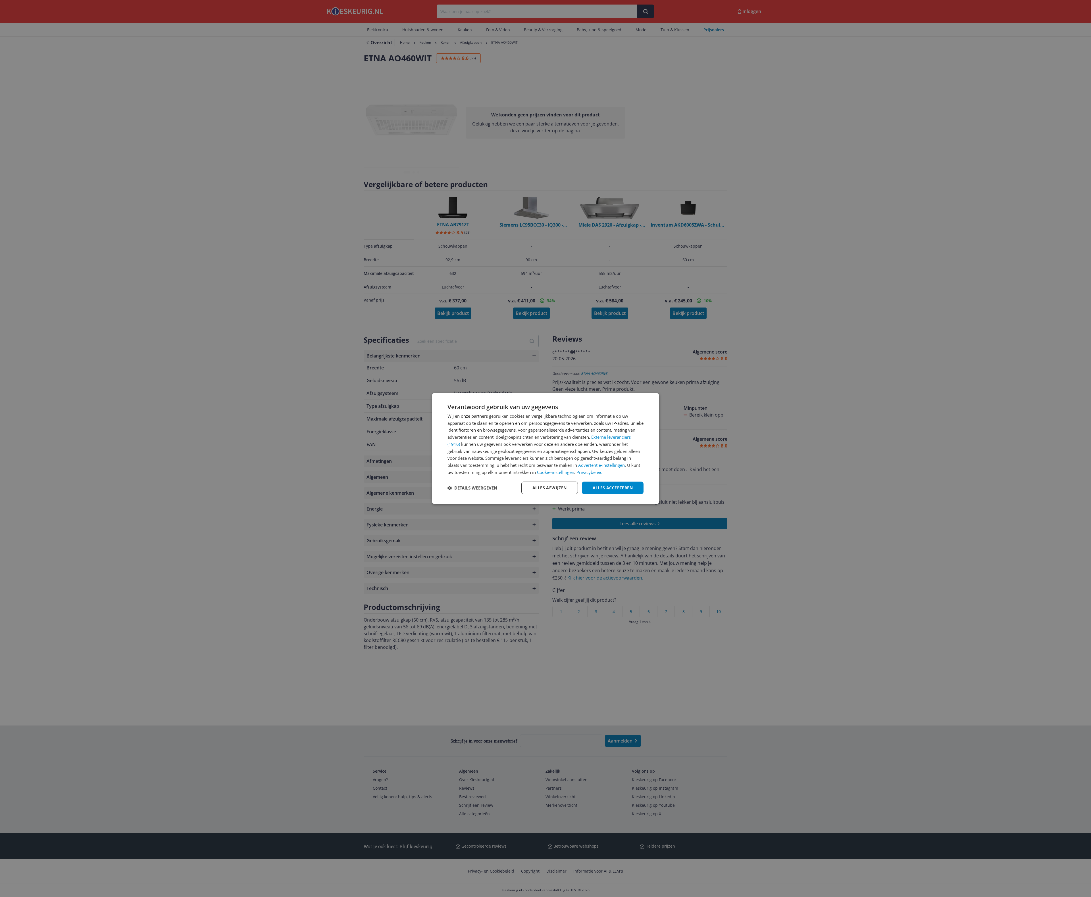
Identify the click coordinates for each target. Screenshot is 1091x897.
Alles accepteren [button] (613, 487)
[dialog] (545, 448)
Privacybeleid (589, 472)
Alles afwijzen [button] (549, 487)
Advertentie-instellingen (601, 465)
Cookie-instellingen (555, 472)
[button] (472, 488)
